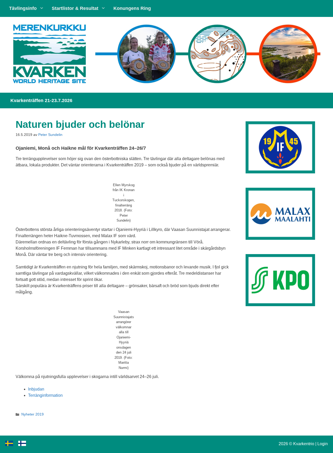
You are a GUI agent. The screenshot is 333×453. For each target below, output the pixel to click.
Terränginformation (45, 395)
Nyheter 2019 (32, 414)
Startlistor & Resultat (75, 8)
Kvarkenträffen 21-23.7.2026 (41, 100)
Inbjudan (36, 389)
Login (322, 444)
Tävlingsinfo (23, 8)
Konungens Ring (132, 8)
